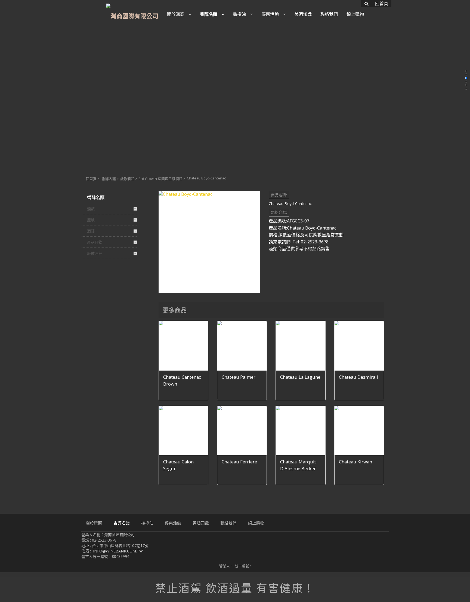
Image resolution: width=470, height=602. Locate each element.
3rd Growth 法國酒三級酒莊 (161, 178)
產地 (91, 219)
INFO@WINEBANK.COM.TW (118, 551)
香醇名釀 (109, 178)
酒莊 (91, 231)
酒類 (91, 208)
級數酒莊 (127, 178)
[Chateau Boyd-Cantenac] (209, 242)
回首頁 (91, 178)
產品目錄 (94, 242)
